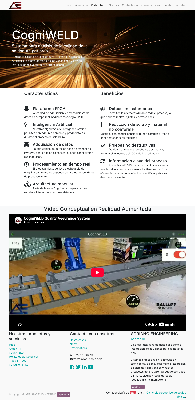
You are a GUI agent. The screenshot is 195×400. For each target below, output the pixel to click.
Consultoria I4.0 (19, 364)
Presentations (78, 347)
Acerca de (138, 339)
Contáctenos (78, 339)
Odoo (133, 393)
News (73, 343)
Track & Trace (17, 360)
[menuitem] (69, 5)
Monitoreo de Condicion (23, 356)
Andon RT (15, 348)
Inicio (12, 344)
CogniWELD (16, 352)
